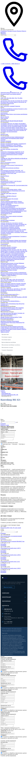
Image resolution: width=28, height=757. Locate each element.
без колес (20, 108)
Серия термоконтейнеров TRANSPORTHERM (13, 211)
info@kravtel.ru (7, 613)
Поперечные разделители (18, 190)
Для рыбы (23, 283)
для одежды (15, 223)
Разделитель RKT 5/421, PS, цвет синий (11, 527)
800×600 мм (10, 289)
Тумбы (20, 317)
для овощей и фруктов (6, 123)
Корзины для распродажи (12, 268)
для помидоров (23, 125)
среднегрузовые (5, 220)
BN (1, 205)
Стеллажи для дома (19, 231)
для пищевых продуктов (12, 130)
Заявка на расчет (5, 332)
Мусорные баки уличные (7, 102)
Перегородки (4, 189)
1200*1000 (8, 193)
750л (16, 98)
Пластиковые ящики (6, 339)
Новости (24, 31)
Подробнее (3, 544)
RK (3, 294)
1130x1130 (14, 193)
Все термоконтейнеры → (11, 309)
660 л (11, 279)
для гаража (3, 249)
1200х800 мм (4, 158)
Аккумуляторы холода (6, 213)
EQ (7, 205)
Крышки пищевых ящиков (16, 146)
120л (5, 98)
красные (3, 134)
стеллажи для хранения (6, 224)
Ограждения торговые (6, 326)
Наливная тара (4, 208)
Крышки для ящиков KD (7, 143)
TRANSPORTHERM (6, 307)
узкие (6, 216)
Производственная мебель (7, 259)
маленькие (19, 216)
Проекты (19, 31)
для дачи (12, 100)
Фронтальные (15, 321)
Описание (14, 444)
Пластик (7, 116)
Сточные (20, 154)
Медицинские (4, 309)
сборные (16, 240)
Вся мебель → (10, 318)
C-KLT (15, 181)
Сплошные (21, 285)
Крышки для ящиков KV (20, 143)
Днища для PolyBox (19, 202)
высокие (3, 216)
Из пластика (19, 279)
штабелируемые (10, 137)
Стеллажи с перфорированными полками (9, 247)
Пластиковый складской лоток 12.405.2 (11, 554)
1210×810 (8, 159)
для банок (16, 227)
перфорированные (19, 137)
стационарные (4, 244)
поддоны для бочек (5, 149)
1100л (2, 98)
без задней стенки (5, 241)
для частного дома (5, 100)
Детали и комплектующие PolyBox (11, 202)
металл (2, 162)
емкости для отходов (19, 102)
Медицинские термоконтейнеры (14, 210)
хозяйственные (12, 229)
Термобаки (3, 210)
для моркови (4, 125)
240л (7, 98)
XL (3, 205)
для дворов (17, 100)
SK (1, 294)
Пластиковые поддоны (7, 337)
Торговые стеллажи (12, 270)
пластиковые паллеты (10, 162)
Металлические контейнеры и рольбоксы (11, 344)
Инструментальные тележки (20, 274)
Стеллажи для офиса (20, 251)
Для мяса (18, 283)
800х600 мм (18, 158)
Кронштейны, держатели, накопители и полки (12, 266)
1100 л (14, 279)
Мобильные (19, 322)
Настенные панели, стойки (14, 189)
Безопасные (4, 151)
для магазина (10, 231)
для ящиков (11, 227)
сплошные (3, 137)
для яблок (16, 125)
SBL (18, 249)
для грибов (15, 123)
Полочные (9, 321)
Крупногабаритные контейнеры (9, 342)
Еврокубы (21, 209)
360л (10, 98)
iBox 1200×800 (4, 297)
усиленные (12, 220)
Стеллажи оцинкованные (13, 236)
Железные (4, 290)
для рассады (9, 223)
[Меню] (16, 275)
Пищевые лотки (5, 303)
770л (18, 98)
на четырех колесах (10, 110)
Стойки (2, 327)
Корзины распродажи (17, 326)
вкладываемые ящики (14, 138)
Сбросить (9, 354)
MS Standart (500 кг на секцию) (13, 250)
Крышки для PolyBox (6, 204)
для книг (20, 223)
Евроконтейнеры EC (13, 205)
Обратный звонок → (8, 587)
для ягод (3, 127)
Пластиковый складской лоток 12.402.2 (11, 568)
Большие (3, 178)
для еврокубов (14, 149)
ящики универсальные (17, 129)
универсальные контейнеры (8, 182)
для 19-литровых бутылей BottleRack (12, 152)
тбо (21, 100)
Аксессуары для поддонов (7, 165)
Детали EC (5, 301)
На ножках (8, 198)
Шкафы (2, 317)
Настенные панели (11, 294)
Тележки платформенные (19, 272)
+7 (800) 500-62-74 (15, 63)
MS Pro (12, 314)
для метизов (8, 127)
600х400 (12, 121)
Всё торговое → (21, 327)
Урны (6, 280)
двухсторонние (22, 240)
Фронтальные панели (6, 190)
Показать (3, 354)
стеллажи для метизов (9, 225)
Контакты (3, 32)
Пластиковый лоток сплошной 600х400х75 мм (12, 541)
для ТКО (25, 100)
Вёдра (20, 303)
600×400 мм (4, 289)
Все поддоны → (18, 290)
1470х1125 (13, 196)
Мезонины (3, 263)
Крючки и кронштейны (11, 327)
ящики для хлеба (22, 126)
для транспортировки (11, 131)
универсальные (4, 229)
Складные (3, 172)
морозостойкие (4, 138)
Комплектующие (5, 114)
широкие (14, 216)
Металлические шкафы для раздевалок (10, 256)
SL (5, 205)
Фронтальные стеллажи (12, 263)
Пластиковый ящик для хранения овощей (11, 536)
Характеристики (6, 444)
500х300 (7, 121)
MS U (21, 249)
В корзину (3, 423)
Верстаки (12, 260)
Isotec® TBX (14, 307)
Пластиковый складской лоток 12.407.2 (11, 548)
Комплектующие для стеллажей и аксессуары (12, 255)
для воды (3, 223)
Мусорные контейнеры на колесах (9, 108)
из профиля (3, 236)
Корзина (8, 330)
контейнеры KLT (5, 181)
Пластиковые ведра (13, 208)
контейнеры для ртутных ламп (8, 173)
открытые (3, 240)
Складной (3, 198)
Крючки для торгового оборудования (10, 267)
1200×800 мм (16, 289)
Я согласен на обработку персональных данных (14, 671)
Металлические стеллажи (7, 347)
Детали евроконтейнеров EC (8, 206)
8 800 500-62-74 (8, 609)
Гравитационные (5, 322)
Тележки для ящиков (6, 141)
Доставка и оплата (12, 31)
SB (23, 249)
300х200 (3, 121)
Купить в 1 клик (5, 425)
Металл (2, 116)
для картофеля (21, 123)
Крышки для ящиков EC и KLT (9, 145)
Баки (17, 303)
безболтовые (13, 241)
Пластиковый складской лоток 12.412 (10, 561)
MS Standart (7, 314)
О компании (4, 31)
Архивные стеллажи (6, 233)
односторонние (10, 240)
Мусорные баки (5, 334)
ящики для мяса (16, 127)
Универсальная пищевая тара (11, 209)
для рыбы (21, 130)
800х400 (16, 121)
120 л (2, 279)
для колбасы (15, 126)
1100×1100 (3, 159)
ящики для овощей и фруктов (8, 283)
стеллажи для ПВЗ (21, 229)
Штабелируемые (10, 172)
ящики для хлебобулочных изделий (10, 285)
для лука (9, 126)
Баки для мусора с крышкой (8, 106)
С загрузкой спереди (20, 172)
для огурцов (4, 126)
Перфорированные (5, 286)
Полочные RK (11, 185)
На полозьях (15, 198)
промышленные (5, 228)
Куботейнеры (12, 303)
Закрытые (17, 106)
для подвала (4, 231)
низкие (10, 216)
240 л (5, 279)
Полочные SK (4, 185)
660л (13, 98)
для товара (15, 224)
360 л (8, 279)
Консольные (13, 322)
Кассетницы (8, 257)
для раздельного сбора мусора (13, 102)
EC (1, 301)
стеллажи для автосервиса (7, 232)
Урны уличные (4, 118)
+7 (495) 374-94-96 (11, 275)
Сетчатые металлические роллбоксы (10, 167)
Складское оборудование (7, 350)
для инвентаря (18, 225)
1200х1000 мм (11, 158)
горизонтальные (5, 217)
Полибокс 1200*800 (6, 196)
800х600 (21, 121)
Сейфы (7, 260)
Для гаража (14, 313)
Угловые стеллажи (21, 241)
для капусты (10, 125)
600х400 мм (24, 158)
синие (6, 134)
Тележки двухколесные (6, 274)
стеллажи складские (6, 313)
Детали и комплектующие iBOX (9, 201)
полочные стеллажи (6, 247)
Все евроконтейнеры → (14, 301)
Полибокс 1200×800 (22, 297)
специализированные (14, 228)
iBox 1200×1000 (12, 297)
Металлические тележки (7, 272)
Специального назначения (13, 151)
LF (5, 294)
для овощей (21, 224)
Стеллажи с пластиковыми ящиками (14, 253)
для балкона (17, 232)
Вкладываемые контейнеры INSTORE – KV (12, 170)
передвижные (4, 112)
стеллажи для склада (11, 249)
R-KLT (11, 181)
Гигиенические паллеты (11, 154)
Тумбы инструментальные (18, 257)
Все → (17, 286)
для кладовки (24, 232)
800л (21, 98)
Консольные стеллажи (11, 264)
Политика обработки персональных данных (11, 630)
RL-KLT (19, 181)
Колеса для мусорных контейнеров (18, 114)
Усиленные (3, 155)
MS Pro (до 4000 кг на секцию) (14, 251)
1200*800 (3, 193)
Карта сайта (4, 633)
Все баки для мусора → (19, 280)
